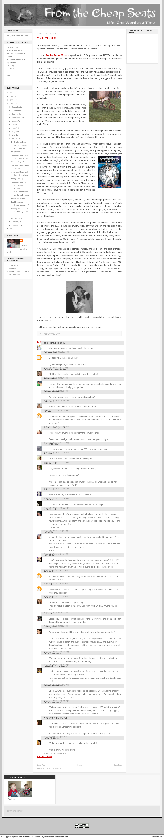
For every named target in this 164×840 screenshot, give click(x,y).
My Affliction (11, 63)
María (46, 489)
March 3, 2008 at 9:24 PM (56, 583)
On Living (10, 66)
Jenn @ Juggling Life (53, 718)
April (13, 135)
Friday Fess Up (17, 179)
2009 (12, 100)
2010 (12, 96)
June (14, 128)
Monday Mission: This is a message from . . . (20, 212)
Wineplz (47, 463)
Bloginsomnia (16, 152)
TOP (161, 837)
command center (14, 811)
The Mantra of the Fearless (17, 60)
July (13, 125)
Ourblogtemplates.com (54, 837)
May (14, 132)
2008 (12, 103)
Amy (46, 571)
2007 (12, 229)
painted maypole (51, 343)
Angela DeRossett (52, 369)
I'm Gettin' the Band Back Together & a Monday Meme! (19, 145)
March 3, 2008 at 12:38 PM (56, 498)
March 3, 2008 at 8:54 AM (56, 378)
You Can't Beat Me (14, 69)
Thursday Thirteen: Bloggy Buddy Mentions (18, 185)
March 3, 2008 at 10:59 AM (56, 410)
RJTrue (47, 453)
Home (79, 765)
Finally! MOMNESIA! (19, 198)
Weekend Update (18, 162)
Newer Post (41, 765)
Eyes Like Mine (13, 47)
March (14, 138)
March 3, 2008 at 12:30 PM (56, 488)
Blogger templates (10, 837)
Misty (46, 499)
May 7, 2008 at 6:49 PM (55, 753)
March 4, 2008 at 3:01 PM (56, 613)
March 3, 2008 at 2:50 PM (56, 554)
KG (45, 411)
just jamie (48, 444)
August (14, 121)
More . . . (10, 75)
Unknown (48, 352)
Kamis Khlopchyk (52, 427)
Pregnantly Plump (52, 666)
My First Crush (17, 218)
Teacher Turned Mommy (57, 55)
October (15, 114)
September (16, 117)
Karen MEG (49, 738)
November (16, 110)
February (15, 222)
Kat (45, 532)
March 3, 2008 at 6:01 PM (56, 570)
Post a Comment (44, 756)
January (15, 225)
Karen (46, 378)
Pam (46, 555)
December (16, 107)
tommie (47, 401)
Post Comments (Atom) (55, 768)
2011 (12, 93)
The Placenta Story (14, 50)
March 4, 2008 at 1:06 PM (56, 596)
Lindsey (47, 626)
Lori (45, 584)
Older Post (118, 765)
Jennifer (47, 509)
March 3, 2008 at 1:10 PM (56, 531)
